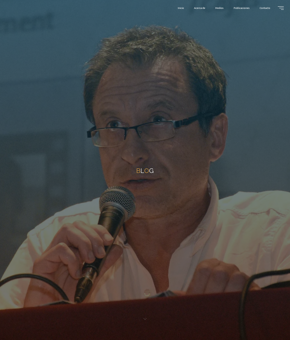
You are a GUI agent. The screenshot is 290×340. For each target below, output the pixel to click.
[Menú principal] (281, 8)
